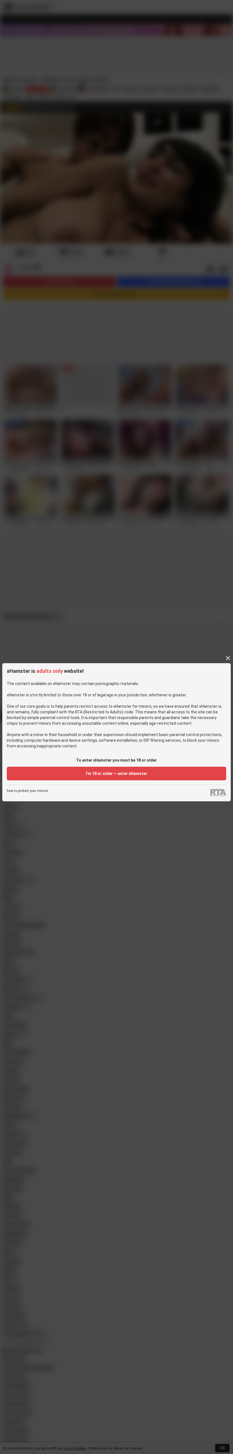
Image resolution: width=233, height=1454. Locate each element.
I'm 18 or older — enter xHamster (116, 773)
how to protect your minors (27, 791)
